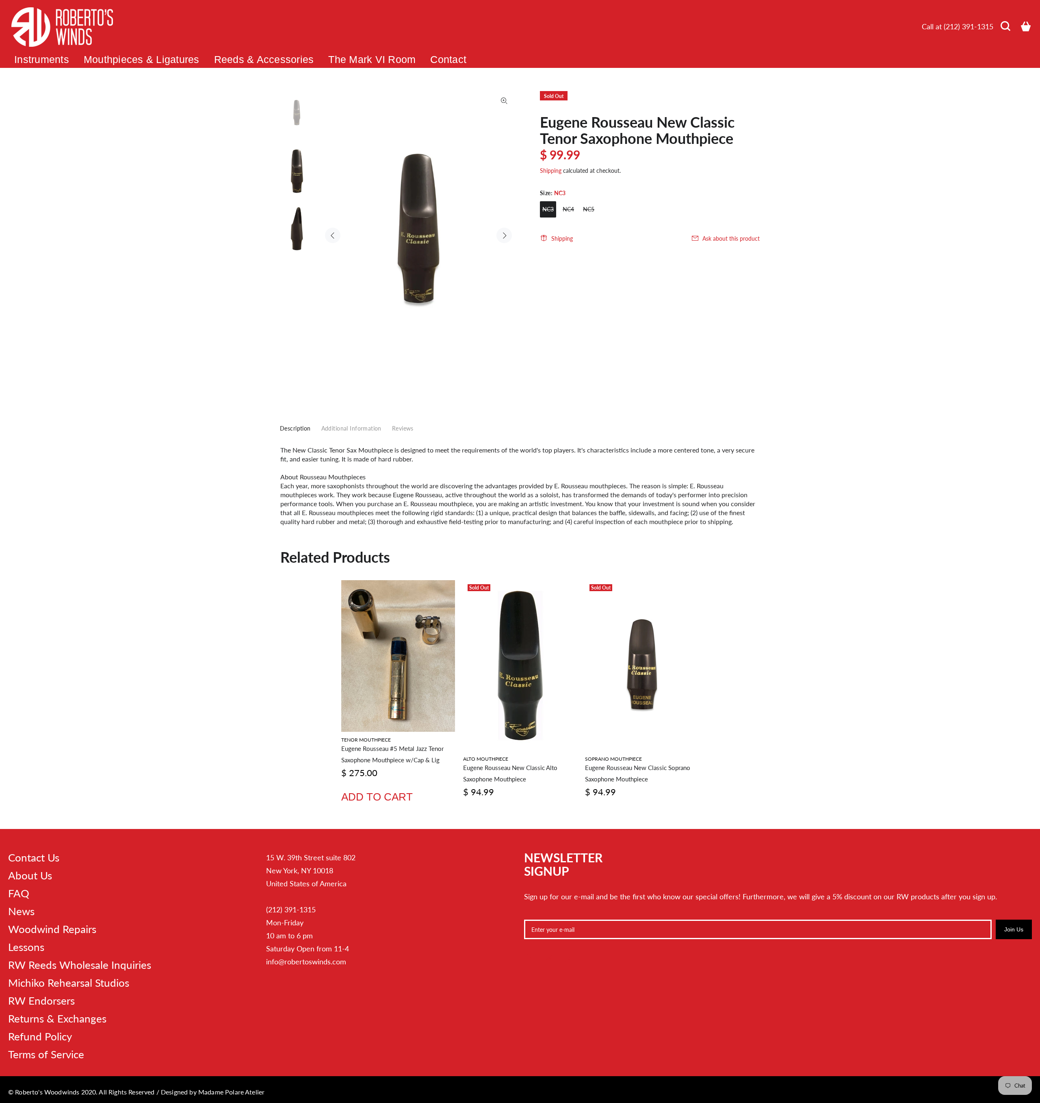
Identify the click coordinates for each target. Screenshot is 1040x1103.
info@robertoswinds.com (306, 961)
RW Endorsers (41, 1000)
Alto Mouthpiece (485, 759)
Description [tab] (295, 428)
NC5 (588, 209)
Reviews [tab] (403, 428)
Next (504, 235)
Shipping (550, 170)
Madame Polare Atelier (231, 1092)
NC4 (568, 209)
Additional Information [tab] (351, 428)
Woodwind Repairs (52, 928)
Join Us (1013, 929)
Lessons (26, 946)
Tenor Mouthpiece (366, 740)
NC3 (548, 209)
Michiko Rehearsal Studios (68, 982)
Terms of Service (46, 1054)
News (21, 911)
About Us (30, 875)
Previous (332, 235)
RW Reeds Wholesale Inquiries (79, 964)
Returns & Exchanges (57, 1018)
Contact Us (33, 857)
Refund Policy (40, 1036)
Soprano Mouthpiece (613, 759)
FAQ (18, 893)
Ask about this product (731, 238)
